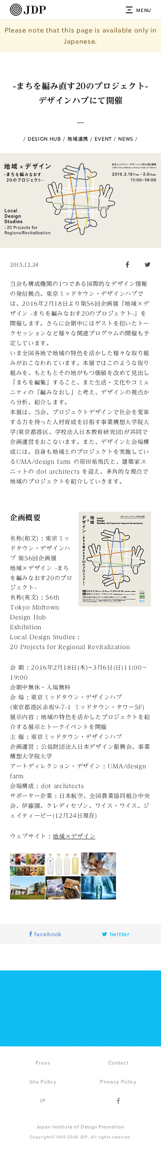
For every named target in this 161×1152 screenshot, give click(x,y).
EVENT (103, 138)
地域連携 (77, 138)
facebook (47, 934)
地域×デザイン (74, 836)
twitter (119, 934)
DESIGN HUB (44, 138)
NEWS (125, 138)
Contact (118, 1062)
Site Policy (43, 1081)
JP (42, 1100)
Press (43, 1062)
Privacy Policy (118, 1081)
